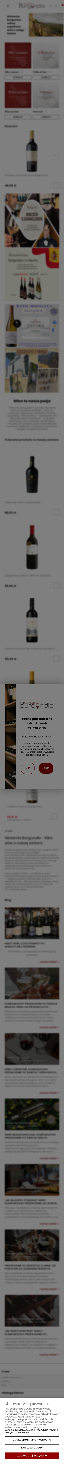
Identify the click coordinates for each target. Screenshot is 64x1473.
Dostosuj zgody (32, 1447)
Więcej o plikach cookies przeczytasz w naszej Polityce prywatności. (31, 1431)
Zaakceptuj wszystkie (32, 1455)
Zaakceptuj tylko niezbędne (32, 1439)
